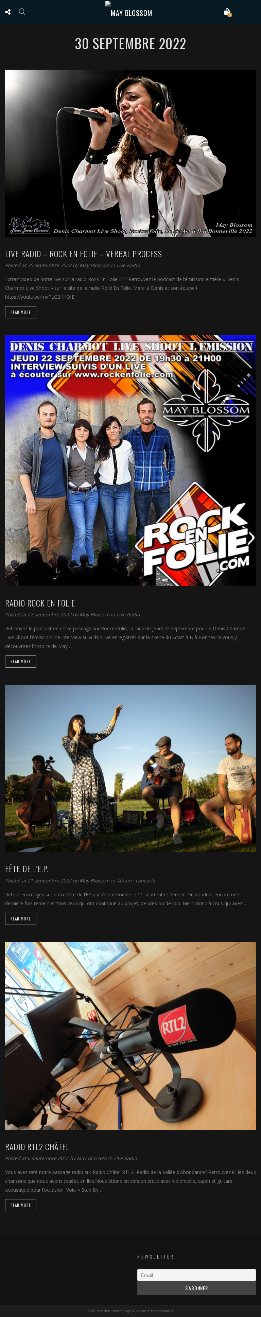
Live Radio (128, 265)
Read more (21, 312)
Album (124, 880)
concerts (145, 880)
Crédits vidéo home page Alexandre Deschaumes (130, 1311)
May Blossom (95, 265)
